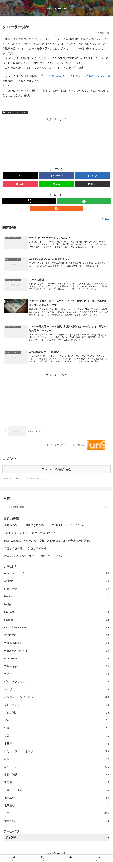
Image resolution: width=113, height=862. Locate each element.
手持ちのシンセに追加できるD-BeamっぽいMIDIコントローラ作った (45, 525)
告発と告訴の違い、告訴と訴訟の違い (26, 548)
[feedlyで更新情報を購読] (84, 201)
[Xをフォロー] (29, 201)
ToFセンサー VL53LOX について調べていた (30, 532)
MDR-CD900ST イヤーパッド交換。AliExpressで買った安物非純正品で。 (48, 540)
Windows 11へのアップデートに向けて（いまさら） (35, 556)
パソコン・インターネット (16, 112)
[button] (92, 184)
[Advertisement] (56, 142)
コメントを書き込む (56, 469)
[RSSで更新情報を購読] (56, 208)
